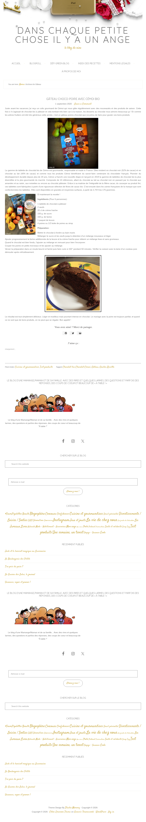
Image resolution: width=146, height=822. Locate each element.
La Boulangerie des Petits (17, 559)
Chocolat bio (69, 367)
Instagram (61, 520)
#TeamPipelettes (13, 514)
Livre (24, 526)
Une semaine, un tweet (67, 532)
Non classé (80, 527)
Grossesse (48, 520)
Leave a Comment (82, 104)
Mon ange (71, 526)
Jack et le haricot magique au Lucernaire (25, 551)
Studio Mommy (72, 808)
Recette (110, 367)
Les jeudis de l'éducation (126, 520)
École (103, 532)
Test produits (46, 367)
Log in (111, 812)
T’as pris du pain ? (14, 566)
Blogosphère (37, 513)
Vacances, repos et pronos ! (18, 582)
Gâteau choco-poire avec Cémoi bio (73, 99)
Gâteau (95, 367)
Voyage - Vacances (92, 532)
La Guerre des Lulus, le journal (20, 574)
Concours (50, 514)
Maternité (31, 526)
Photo (85, 526)
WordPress (101, 812)
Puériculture (100, 527)
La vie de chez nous (101, 520)
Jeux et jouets (78, 520)
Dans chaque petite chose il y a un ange (73, 35)
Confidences (63, 514)
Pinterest (92, 526)
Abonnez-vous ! (73, 491)
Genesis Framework (84, 812)
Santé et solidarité (113, 526)
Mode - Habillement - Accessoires (51, 526)
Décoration (38, 520)
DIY (30, 520)
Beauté (25, 514)
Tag (128, 526)
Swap (124, 526)
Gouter (103, 367)
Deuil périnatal (111, 514)
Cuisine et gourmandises (27, 367)
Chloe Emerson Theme (60, 812)
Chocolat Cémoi (83, 367)
